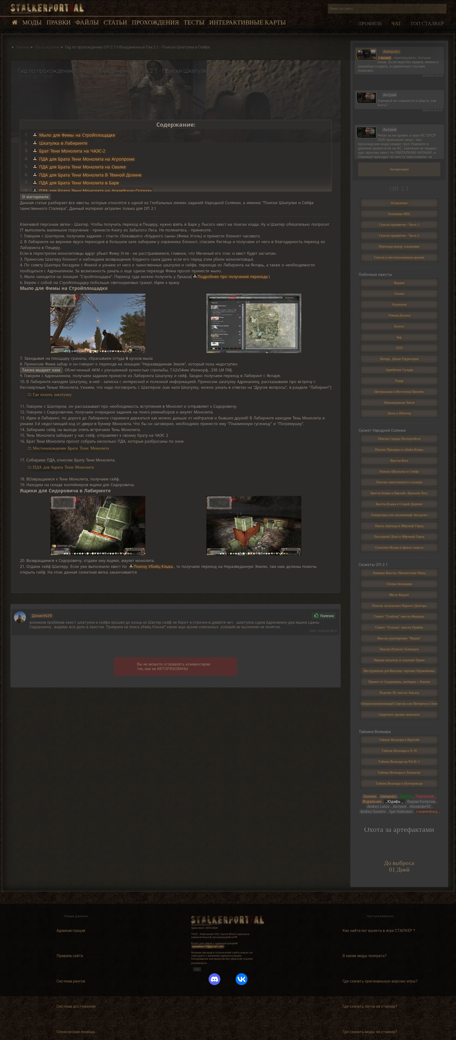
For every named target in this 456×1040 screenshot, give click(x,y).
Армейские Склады (399, 370)
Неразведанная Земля (399, 402)
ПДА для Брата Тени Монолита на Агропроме (86, 159)
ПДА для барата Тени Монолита (63, 467)
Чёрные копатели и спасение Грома (399, 660)
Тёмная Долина (399, 315)
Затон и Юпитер (399, 413)
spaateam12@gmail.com (207, 946)
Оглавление (399, 203)
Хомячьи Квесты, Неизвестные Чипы (399, 573)
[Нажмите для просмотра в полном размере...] (97, 323)
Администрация (71, 930)
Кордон (399, 283)
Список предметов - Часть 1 (399, 224)
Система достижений (76, 1006)
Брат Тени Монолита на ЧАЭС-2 (71, 151)
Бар (399, 337)
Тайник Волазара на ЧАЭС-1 (399, 761)
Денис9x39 (42, 615)
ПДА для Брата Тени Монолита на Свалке (82, 167)
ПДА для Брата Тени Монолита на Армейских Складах (95, 191)
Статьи (115, 22)
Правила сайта (70, 956)
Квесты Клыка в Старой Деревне (399, 504)
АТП (399, 348)
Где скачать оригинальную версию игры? (380, 981)
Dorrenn (369, 796)
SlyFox (406, 796)
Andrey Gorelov (373, 811)
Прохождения (155, 22)
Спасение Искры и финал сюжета (399, 547)
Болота (399, 326)
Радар (399, 381)
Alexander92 (420, 806)
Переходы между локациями (399, 246)
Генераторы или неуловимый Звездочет (399, 515)
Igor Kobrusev (401, 811)
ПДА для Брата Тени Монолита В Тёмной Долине (90, 175)
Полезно (326, 615)
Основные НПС (399, 214)
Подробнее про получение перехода (233, 276)
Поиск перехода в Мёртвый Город (399, 526)
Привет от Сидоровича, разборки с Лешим (399, 682)
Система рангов (71, 981)
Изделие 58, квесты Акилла (399, 693)
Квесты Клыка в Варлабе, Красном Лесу (399, 493)
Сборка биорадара (399, 584)
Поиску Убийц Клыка (153, 566)
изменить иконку (366, 54)
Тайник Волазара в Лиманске (399, 772)
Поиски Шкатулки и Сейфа (399, 471)
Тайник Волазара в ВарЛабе (399, 740)
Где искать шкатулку (52, 394)
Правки (59, 22)
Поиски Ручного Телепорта (399, 649)
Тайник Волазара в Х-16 (399, 750)
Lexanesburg (426, 811)
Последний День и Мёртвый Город (399, 536)
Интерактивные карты (247, 22)
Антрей (399, 806)
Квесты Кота (399, 460)
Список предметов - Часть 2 (399, 235)
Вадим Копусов (421, 801)
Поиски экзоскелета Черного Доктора (399, 606)
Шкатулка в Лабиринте (62, 143)
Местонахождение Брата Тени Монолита (71, 448)
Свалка (399, 293)
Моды (32, 22)
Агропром (399, 304)
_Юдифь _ (394, 801)
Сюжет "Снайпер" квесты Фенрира (399, 616)
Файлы (87, 22)
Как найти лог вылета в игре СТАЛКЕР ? (378, 930)
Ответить (297, 616)
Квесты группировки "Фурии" (399, 638)
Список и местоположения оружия (399, 257)
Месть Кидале (399, 595)
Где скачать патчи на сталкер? (369, 1006)
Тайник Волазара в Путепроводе (399, 783)
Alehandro (388, 796)
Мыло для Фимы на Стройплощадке (76, 135)
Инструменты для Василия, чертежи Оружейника (399, 671)
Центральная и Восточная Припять (399, 391)
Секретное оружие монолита (399, 714)
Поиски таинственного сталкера (399, 482)
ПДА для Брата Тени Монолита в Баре (78, 183)
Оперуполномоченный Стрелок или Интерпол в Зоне (399, 703)
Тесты (194, 22)
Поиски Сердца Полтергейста (399, 439)
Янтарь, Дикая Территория (399, 359)
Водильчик (372, 801)
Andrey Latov (378, 806)
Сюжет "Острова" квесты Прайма (399, 627)
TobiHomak (424, 796)
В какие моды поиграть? (364, 956)
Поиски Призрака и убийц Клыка (399, 449)
